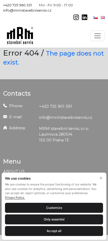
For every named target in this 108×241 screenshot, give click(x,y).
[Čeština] (96, 17)
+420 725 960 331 (17, 5)
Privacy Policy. (15, 197)
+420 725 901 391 (55, 106)
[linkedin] (84, 18)
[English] (103, 17)
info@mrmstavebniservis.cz (27, 10)
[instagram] (76, 18)
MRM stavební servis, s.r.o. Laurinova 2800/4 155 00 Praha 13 (64, 134)
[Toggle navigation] (97, 36)
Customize (54, 208)
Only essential (54, 219)
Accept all (54, 231)
